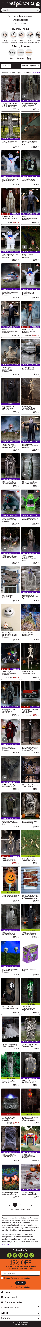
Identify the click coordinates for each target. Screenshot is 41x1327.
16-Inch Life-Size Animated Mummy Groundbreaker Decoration (8, 370)
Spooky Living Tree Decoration (8, 1081)
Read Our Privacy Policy (20, 1287)
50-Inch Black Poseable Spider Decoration (30, 785)
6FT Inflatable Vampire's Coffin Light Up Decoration (30, 711)
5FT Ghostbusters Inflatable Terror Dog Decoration (9, 520)
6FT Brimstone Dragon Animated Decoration (9, 556)
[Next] (31, 1205)
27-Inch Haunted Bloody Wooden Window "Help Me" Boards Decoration (30, 897)
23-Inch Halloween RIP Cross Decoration (9, 142)
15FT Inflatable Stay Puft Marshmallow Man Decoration (10, 256)
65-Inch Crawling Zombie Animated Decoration (28, 256)
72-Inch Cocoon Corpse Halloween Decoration (29, 482)
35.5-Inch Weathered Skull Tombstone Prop (9, 482)
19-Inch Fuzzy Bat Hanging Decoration (28, 368)
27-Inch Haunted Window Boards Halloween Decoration (9, 596)
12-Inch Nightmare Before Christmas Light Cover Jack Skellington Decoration (9, 635)
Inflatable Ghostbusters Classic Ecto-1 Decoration (10, 293)
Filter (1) (6, 66)
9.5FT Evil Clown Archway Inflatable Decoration (28, 1156)
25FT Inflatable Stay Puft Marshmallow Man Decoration (10, 180)
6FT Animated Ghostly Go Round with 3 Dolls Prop (29, 143)
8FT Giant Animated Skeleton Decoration (8, 859)
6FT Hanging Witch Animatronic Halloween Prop (10, 823)
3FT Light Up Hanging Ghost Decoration (29, 1081)
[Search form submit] (37, 10)
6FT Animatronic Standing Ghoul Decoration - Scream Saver (29, 558)
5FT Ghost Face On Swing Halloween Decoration (8, 408)
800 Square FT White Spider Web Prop (9, 1155)
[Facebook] (9, 1255)
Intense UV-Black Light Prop (29, 969)
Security (5, 1318)
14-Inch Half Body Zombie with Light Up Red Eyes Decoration (9, 446)
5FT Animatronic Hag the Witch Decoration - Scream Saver (30, 105)
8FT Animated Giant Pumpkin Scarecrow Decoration (28, 331)
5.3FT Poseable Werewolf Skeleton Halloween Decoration (29, 408)
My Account (11, 1297)
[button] (38, 4)
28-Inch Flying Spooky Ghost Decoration (9, 1045)
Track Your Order (13, 1302)
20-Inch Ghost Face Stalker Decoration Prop (10, 1007)
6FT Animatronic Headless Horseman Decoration (8, 748)
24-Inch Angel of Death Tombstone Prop (29, 1045)
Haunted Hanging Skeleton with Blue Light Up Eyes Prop (30, 596)
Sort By (29, 66)
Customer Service (10, 1307)
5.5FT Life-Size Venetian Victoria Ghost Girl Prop (10, 217)
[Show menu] (3, 4)
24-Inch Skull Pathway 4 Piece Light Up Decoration (10, 970)
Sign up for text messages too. (17, 1278)
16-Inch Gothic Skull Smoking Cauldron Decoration (8, 1119)
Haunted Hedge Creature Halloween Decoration (10, 1193)
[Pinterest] (15, 1255)
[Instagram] (20, 1255)
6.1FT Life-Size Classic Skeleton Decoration (29, 672)
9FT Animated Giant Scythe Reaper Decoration (8, 711)
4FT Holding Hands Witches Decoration (28, 179)
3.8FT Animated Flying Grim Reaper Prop (9, 785)
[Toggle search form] (32, 4)
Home (8, 1292)
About (4, 1312)
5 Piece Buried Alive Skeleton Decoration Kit (29, 859)
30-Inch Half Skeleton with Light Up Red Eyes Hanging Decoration (9, 105)
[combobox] (18, 10)
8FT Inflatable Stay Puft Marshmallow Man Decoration (29, 293)
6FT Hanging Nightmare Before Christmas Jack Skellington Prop (30, 748)
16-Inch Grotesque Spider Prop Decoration (29, 1193)
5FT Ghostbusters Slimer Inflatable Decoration (30, 519)
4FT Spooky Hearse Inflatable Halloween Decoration (9, 673)
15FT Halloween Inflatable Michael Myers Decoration (10, 331)
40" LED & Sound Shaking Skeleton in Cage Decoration (28, 1008)
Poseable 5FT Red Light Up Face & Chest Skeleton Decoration (30, 1119)
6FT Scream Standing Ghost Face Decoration (29, 933)
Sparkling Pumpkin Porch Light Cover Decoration (10, 896)
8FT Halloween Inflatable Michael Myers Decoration (30, 446)
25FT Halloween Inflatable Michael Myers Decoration (30, 218)
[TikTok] (31, 1255)
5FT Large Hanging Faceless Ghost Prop (8, 933)
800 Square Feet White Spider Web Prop (29, 822)
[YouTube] (26, 1255)
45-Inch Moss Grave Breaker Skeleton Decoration (28, 634)
